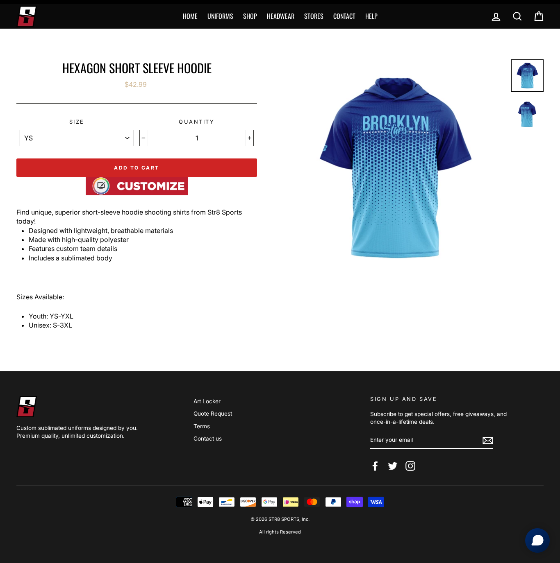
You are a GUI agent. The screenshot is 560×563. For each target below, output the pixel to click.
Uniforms (220, 16)
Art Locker (207, 401)
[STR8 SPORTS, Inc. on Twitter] (393, 466)
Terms (201, 426)
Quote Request (212, 413)
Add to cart (136, 168)
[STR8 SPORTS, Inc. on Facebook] (375, 466)
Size (76, 122)
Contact (344, 16)
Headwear (280, 16)
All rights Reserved (280, 532)
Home (190, 16)
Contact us (207, 438)
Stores (313, 16)
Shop (250, 16)
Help (371, 16)
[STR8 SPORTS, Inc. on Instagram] (410, 466)
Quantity (196, 122)
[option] (395, 169)
